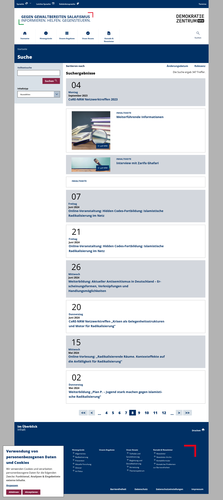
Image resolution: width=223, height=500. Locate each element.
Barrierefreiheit (118, 489)
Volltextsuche (24, 67)
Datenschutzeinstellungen (169, 489)
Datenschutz (141, 489)
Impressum (197, 489)
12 (165, 412)
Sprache (20, 4)
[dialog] (33, 471)
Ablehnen (14, 492)
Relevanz (199, 66)
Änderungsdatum (178, 66)
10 (148, 412)
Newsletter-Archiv (164, 457)
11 (156, 412)
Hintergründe (78, 450)
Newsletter (161, 453)
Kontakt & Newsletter (163, 450)
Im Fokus (79, 471)
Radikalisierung (81, 457)
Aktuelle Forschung (83, 464)
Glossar (78, 467)
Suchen (49, 81)
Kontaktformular (163, 460)
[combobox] (39, 94)
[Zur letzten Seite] (187, 413)
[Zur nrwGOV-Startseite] (190, 18)
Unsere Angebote (107, 450)
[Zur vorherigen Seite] (91, 413)
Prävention (79, 460)
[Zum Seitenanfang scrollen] (217, 494)
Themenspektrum (136, 470)
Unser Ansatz (132, 450)
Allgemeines (80, 453)
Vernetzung (134, 467)
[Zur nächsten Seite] (179, 413)
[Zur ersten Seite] (83, 413)
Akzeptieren (31, 492)
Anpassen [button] (12, 485)
